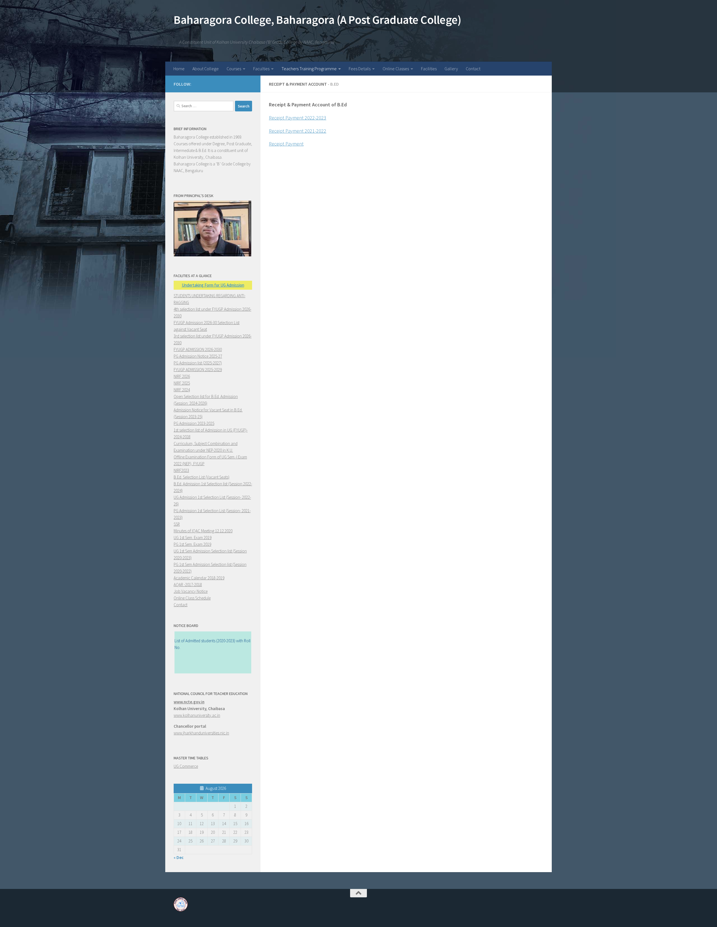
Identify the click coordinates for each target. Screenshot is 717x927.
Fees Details (360, 68)
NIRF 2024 (182, 389)
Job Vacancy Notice (191, 591)
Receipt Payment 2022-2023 (297, 117)
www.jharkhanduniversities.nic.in (201, 733)
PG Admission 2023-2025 (194, 423)
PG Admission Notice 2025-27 (198, 356)
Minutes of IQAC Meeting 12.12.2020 (203, 530)
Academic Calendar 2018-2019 (199, 577)
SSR (177, 524)
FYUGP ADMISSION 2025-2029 (198, 369)
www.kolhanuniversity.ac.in (197, 715)
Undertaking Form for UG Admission (213, 285)
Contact (473, 68)
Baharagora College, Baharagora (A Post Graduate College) (317, 19)
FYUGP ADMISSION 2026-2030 (198, 349)
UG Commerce (186, 766)
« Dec (178, 857)
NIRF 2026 (182, 376)
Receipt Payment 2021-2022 (297, 131)
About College (205, 68)
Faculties (261, 68)
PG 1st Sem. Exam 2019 (192, 544)
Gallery (451, 68)
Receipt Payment (286, 144)
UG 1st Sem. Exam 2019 (192, 537)
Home (179, 68)
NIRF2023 (181, 470)
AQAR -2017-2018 (188, 584)
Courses (234, 68)
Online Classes (396, 68)
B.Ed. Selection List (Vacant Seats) (201, 477)
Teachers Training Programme (309, 68)
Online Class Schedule (192, 598)
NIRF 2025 (182, 383)
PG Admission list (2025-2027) (198, 363)
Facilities (429, 68)
